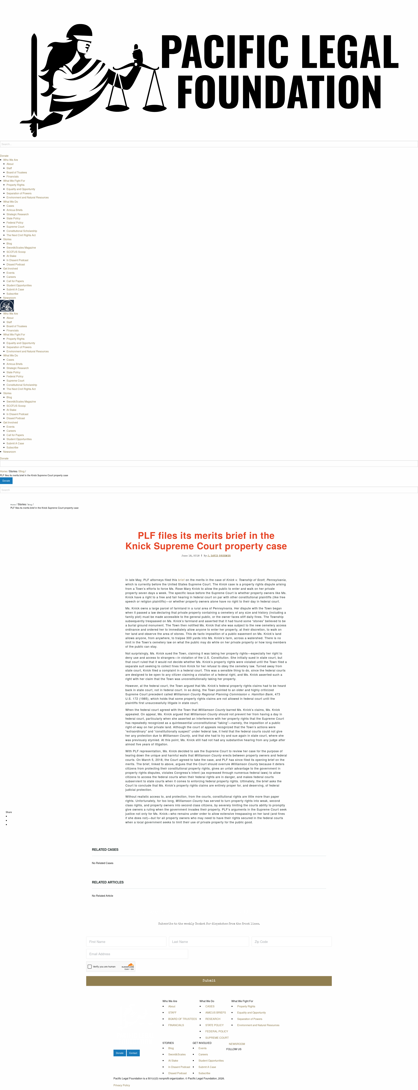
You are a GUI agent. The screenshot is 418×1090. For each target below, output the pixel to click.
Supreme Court (15, 227)
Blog (9, 243)
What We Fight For (14, 181)
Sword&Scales (177, 1054)
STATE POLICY (214, 1025)
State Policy (13, 218)
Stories (7, 239)
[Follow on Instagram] (237, 1064)
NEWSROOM (237, 1044)
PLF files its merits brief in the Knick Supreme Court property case (34, 475)
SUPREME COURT (217, 1038)
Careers (11, 277)
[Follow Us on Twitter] (237, 1056)
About (10, 164)
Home (3, 471)
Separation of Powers (19, 193)
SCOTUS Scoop (16, 252)
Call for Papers (15, 281)
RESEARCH (212, 1019)
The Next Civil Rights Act (21, 235)
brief (181, 580)
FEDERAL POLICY (216, 1031)
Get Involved (10, 268)
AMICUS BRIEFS (215, 1012)
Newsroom (9, 298)
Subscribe (12, 293)
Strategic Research (18, 214)
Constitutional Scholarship (22, 231)
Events (11, 273)
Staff (9, 168)
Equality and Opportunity (21, 189)
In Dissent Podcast (17, 260)
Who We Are (10, 160)
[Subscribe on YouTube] (237, 1060)
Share (9, 812)
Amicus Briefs (15, 210)
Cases (10, 206)
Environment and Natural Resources (28, 197)
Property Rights (15, 185)
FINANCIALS (176, 1025)
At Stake (11, 256)
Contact (133, 1053)
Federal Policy (15, 222)
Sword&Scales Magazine (21, 248)
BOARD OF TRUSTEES (182, 1019)
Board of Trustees (17, 172)
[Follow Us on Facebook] (237, 1053)
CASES (210, 1006)
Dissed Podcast (16, 264)
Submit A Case (15, 289)
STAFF (172, 1012)
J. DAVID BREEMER (219, 556)
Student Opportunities (19, 285)
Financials (13, 176)
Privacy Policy (121, 1085)
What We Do (10, 201)
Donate (4, 156)
